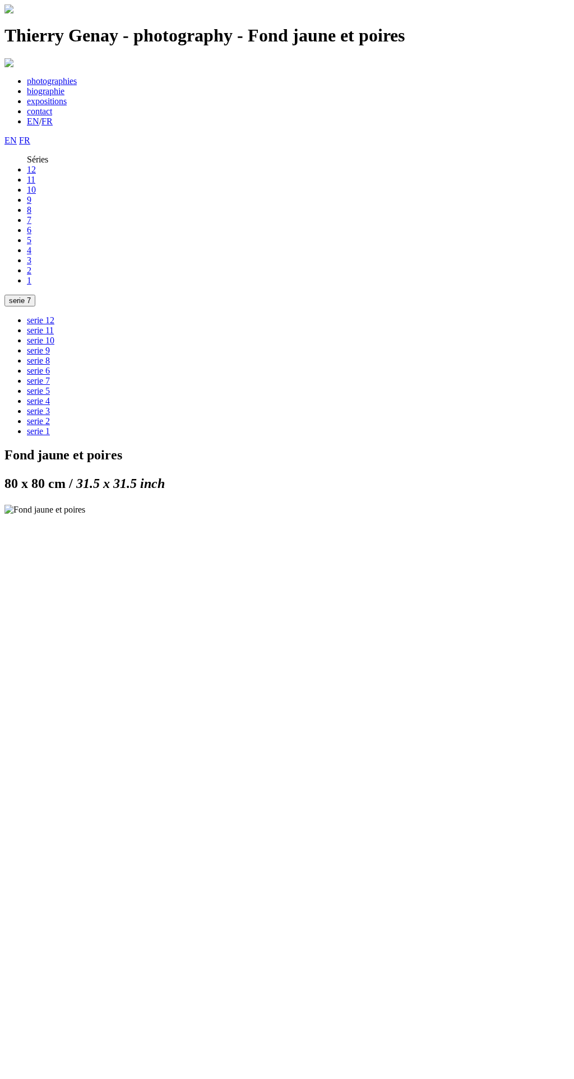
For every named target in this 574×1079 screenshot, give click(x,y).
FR (47, 121)
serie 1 (38, 431)
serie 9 (38, 350)
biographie (45, 91)
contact (39, 111)
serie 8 (38, 360)
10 (31, 189)
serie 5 (38, 391)
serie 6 (38, 370)
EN (33, 121)
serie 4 (38, 401)
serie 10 (40, 340)
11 (31, 179)
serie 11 (40, 330)
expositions (47, 101)
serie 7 (20, 300)
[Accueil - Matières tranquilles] (8, 10)
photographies (52, 81)
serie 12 (40, 320)
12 (31, 169)
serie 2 (38, 421)
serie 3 (38, 411)
